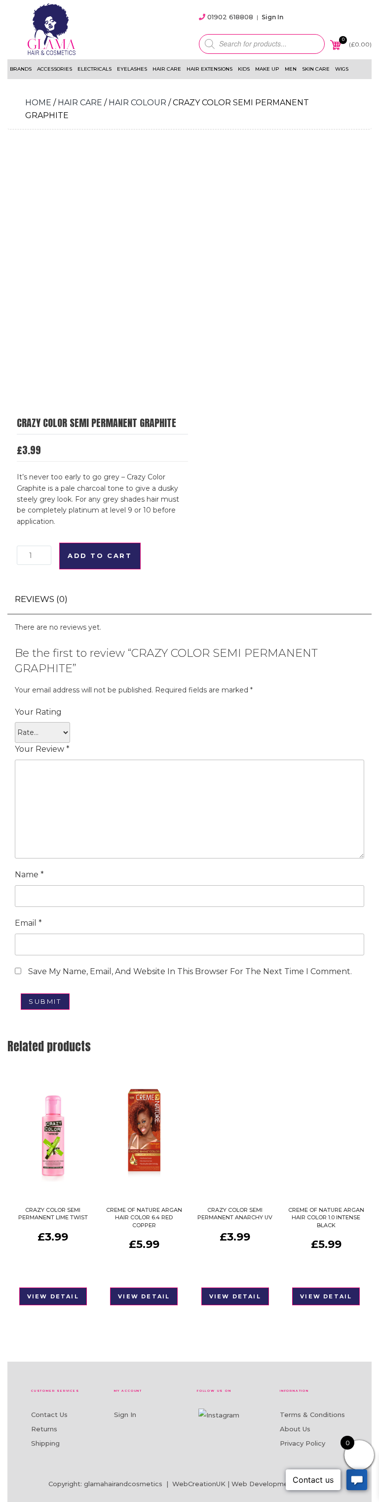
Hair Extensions (209, 69)
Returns (44, 1429)
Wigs (341, 69)
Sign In (272, 17)
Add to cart (100, 555)
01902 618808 (230, 17)
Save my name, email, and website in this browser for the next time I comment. (190, 971)
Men (291, 69)
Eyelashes (132, 69)
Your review (42, 749)
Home (38, 102)
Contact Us (49, 1414)
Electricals (94, 69)
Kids (244, 69)
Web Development (263, 1484)
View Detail (53, 1296)
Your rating (38, 712)
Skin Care (316, 69)
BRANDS (21, 69)
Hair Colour (137, 102)
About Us (295, 1429)
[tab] (41, 599)
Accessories (54, 69)
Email (28, 923)
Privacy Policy (302, 1443)
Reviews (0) (41, 599)
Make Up (267, 69)
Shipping (45, 1443)
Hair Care (166, 69)
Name (29, 874)
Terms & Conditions (312, 1414)
